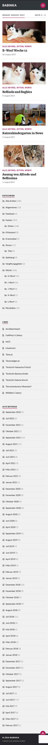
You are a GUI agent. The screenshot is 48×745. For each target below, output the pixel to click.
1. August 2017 (8, 182)
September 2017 (13, 680)
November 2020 (13, 495)
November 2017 (13, 667)
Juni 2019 (10, 552)
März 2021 (11, 469)
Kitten (20, 46)
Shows (9, 245)
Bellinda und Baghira (17, 92)
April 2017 (10, 712)
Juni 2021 (10, 456)
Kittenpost (11, 232)
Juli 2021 (10, 450)
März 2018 (11, 642)
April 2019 (10, 559)
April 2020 (10, 527)
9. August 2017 (8, 96)
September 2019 (13, 533)
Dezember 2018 (13, 584)
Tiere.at (9, 354)
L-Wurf (11, 301)
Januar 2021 (11, 482)
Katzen (9, 220)
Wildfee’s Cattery (13, 392)
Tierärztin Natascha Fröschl (18, 367)
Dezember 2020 (13, 488)
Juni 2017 (10, 699)
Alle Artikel (9, 46)
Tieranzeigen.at (13, 360)
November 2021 (13, 425)
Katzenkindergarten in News (22, 133)
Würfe (28, 46)
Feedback (10, 213)
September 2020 (13, 508)
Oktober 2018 (12, 597)
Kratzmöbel (11, 238)
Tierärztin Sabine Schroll (17, 380)
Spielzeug (10, 257)
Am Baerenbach (13, 329)
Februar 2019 (12, 572)
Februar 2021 (12, 476)
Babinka (9, 5)
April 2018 (10, 635)
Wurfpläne (10, 308)
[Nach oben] (43, 733)
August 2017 (11, 687)
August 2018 (11, 610)
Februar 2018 (12, 648)
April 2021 (10, 463)
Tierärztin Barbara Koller (17, 373)
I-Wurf (11, 282)
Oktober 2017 (12, 674)
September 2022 (13, 412)
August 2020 (11, 514)
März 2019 (11, 565)
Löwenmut (10, 348)
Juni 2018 (10, 623)
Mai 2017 (10, 706)
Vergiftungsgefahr (14, 263)
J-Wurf (11, 288)
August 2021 (11, 444)
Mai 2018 (10, 629)
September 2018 (13, 603)
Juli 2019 (10, 546)
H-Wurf (11, 276)
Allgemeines (11, 207)
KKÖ (8, 341)
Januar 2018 (11, 655)
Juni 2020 (10, 520)
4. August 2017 (8, 137)
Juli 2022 (10, 418)
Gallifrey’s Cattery (14, 335)
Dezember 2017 (13, 661)
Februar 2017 (12, 725)
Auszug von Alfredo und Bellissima (19, 176)
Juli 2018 (10, 616)
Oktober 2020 (12, 501)
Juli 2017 (10, 693)
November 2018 (13, 591)
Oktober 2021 (12, 431)
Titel (10, 251)
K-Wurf (11, 295)
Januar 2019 (11, 578)
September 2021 (13, 437)
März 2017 (11, 718)
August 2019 (11, 540)
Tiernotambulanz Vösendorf (18, 386)
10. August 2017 (9, 54)
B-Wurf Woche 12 (14, 50)
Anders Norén (19, 741)
